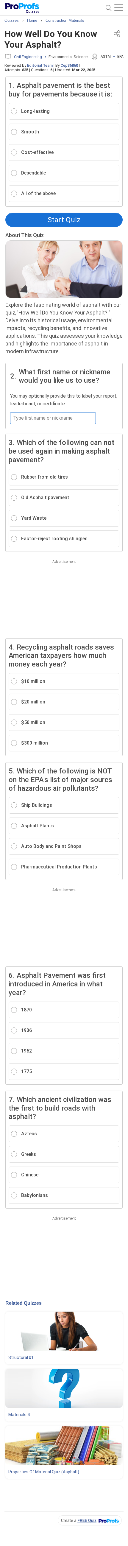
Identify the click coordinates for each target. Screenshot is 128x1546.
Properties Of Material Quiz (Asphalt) (43, 1471)
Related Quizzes (23, 1303)
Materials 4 (19, 1414)
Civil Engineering (28, 57)
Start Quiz (64, 220)
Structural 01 (21, 1357)
